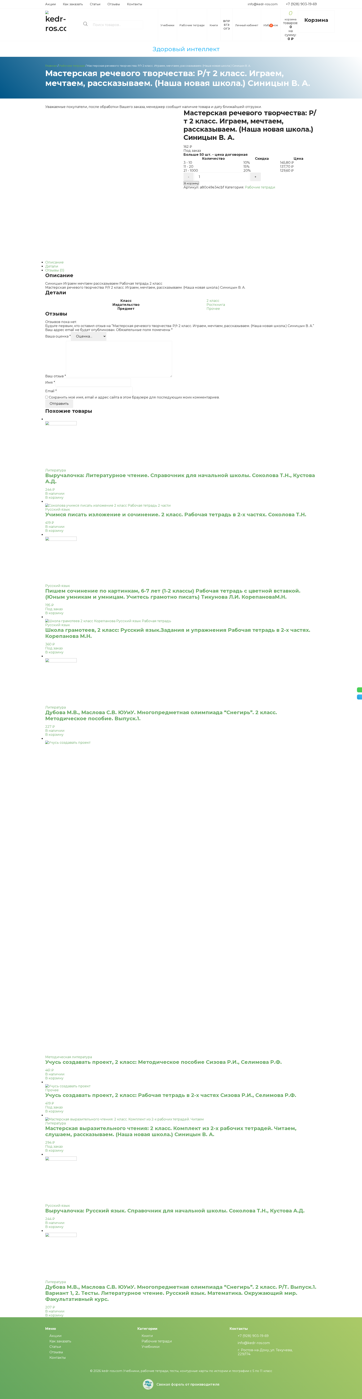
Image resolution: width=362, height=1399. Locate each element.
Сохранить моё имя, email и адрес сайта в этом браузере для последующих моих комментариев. (134, 397)
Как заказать (73, 4)
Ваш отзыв (55, 376)
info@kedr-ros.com (263, 4)
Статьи (95, 4)
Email (51, 391)
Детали (51, 266)
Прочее (213, 309)
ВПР (226, 21)
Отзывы (113, 4)
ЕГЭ (226, 24)
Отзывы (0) (54, 270)
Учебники (151, 1347)
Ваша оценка (58, 336)
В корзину (191, 183)
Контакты (134, 4)
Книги (147, 1336)
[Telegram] (359, 697)
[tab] (181, 262)
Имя (50, 382)
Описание (54, 262)
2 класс (213, 301)
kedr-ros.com (112, 1371)
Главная (51, 65)
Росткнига (216, 305)
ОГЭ (227, 28)
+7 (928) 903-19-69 (301, 4)
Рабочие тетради (72, 65)
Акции (50, 4)
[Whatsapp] (359, 689)
